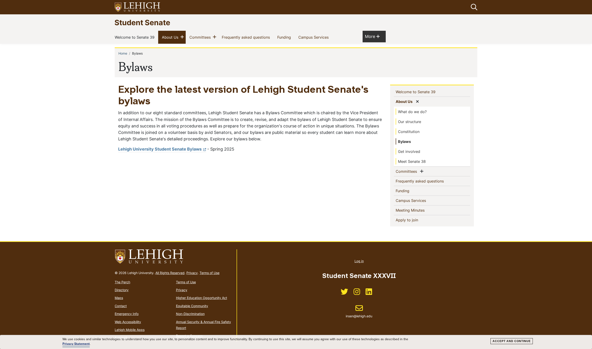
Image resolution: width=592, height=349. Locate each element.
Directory (122, 290)
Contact (121, 306)
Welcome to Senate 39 (135, 37)
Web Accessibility (128, 322)
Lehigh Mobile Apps (130, 329)
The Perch (122, 282)
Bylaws (404, 141)
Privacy (192, 273)
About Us (171, 37)
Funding (285, 37)
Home (122, 53)
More (372, 36)
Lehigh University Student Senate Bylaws (160, 149)
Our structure (409, 121)
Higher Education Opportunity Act (201, 298)
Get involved (409, 151)
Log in (359, 261)
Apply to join (414, 219)
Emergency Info (127, 314)
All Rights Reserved (170, 273)
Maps (119, 298)
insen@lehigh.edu (359, 311)
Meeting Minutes (418, 210)
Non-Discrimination (190, 314)
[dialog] (296, 342)
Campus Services (314, 37)
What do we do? (412, 111)
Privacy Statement (76, 344)
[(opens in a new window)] (137, 7)
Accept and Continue (512, 341)
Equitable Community (192, 306)
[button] (473, 7)
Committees (201, 37)
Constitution (408, 131)
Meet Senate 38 (412, 161)
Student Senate (142, 22)
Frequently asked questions (247, 37)
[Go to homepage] (174, 256)
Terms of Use (209, 273)
